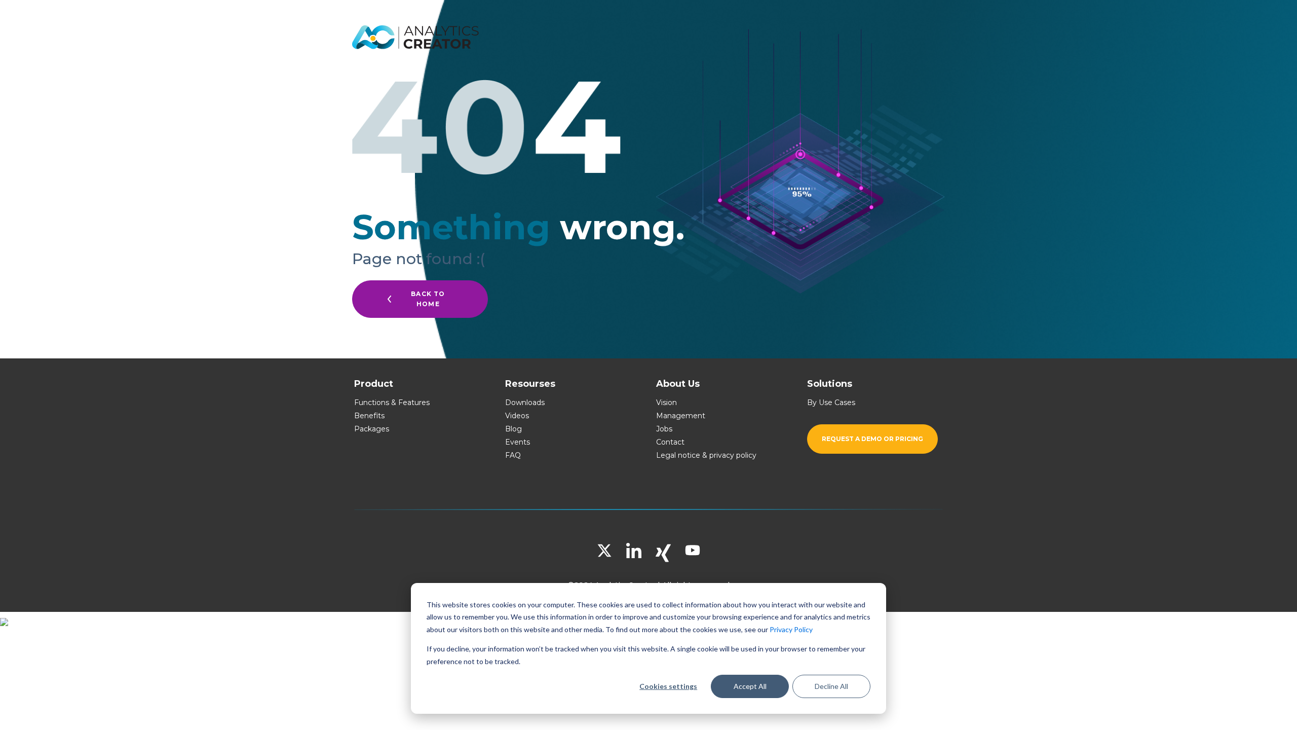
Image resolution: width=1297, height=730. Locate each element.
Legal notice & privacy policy (706, 455)
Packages (371, 428)
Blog (513, 428)
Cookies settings (668, 686)
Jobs (664, 428)
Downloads (525, 402)
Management (680, 415)
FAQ (513, 455)
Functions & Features (392, 402)
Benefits (369, 415)
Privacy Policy (791, 629)
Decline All (831, 686)
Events (517, 442)
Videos (517, 415)
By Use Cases (831, 402)
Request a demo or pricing (872, 439)
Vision (666, 402)
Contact (670, 442)
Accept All (750, 686)
